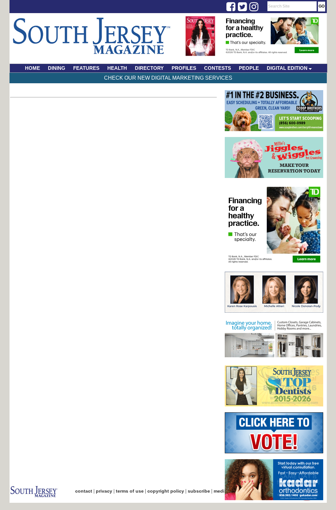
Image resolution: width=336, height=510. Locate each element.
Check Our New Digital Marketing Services (168, 78)
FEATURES (86, 68)
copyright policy (165, 491)
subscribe (199, 491)
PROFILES (184, 68)
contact (83, 491)
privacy (104, 491)
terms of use (130, 491)
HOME (32, 68)
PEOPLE (249, 68)
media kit (224, 491)
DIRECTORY (149, 68)
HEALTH (117, 68)
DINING (56, 68)
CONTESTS (217, 68)
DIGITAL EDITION (288, 68)
